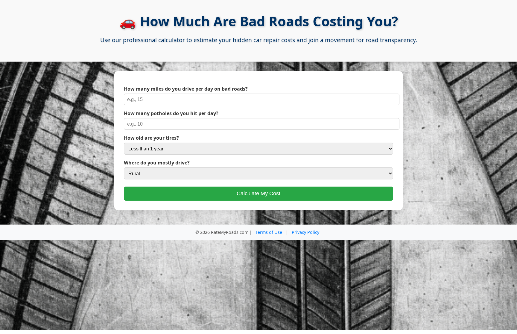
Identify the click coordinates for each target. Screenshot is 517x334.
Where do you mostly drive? (157, 162)
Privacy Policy (305, 232)
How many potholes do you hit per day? (171, 113)
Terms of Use (269, 232)
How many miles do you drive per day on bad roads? (186, 89)
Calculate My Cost (258, 193)
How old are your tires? (151, 138)
